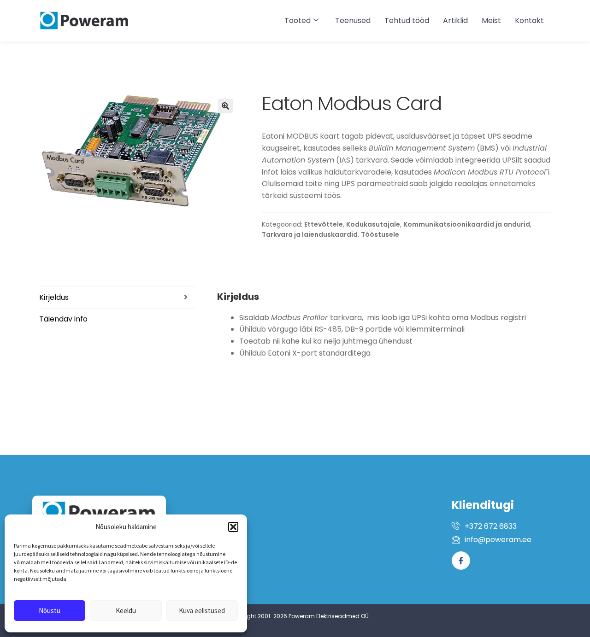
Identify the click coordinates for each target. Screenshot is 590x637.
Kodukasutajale (373, 224)
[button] (233, 527)
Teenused (353, 20)
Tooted (297, 20)
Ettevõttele (323, 224)
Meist (491, 20)
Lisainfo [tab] (117, 319)
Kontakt (529, 20)
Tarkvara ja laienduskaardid (310, 234)
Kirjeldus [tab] (117, 297)
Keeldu (126, 610)
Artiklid (455, 20)
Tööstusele (380, 234)
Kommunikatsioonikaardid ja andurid (466, 224)
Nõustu (49, 610)
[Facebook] (461, 560)
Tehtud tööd (406, 20)
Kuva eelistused (202, 610)
